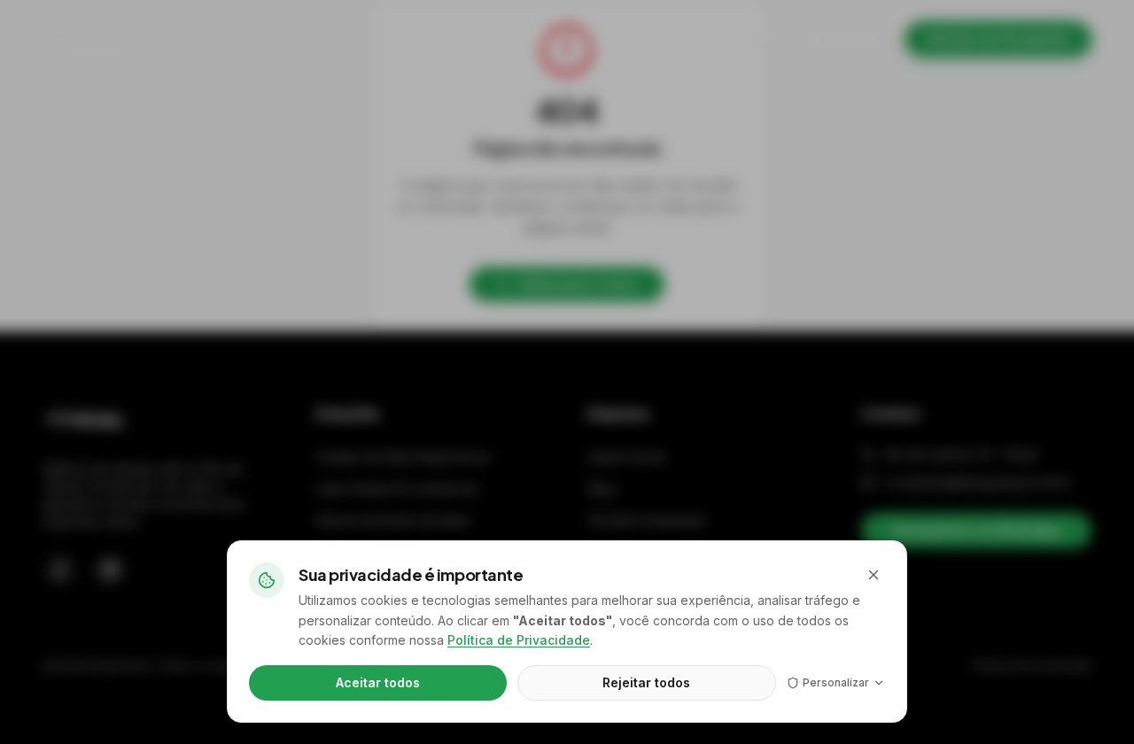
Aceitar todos (378, 682)
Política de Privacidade (518, 639)
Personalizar (836, 682)
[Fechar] (873, 574)
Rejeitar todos (646, 682)
